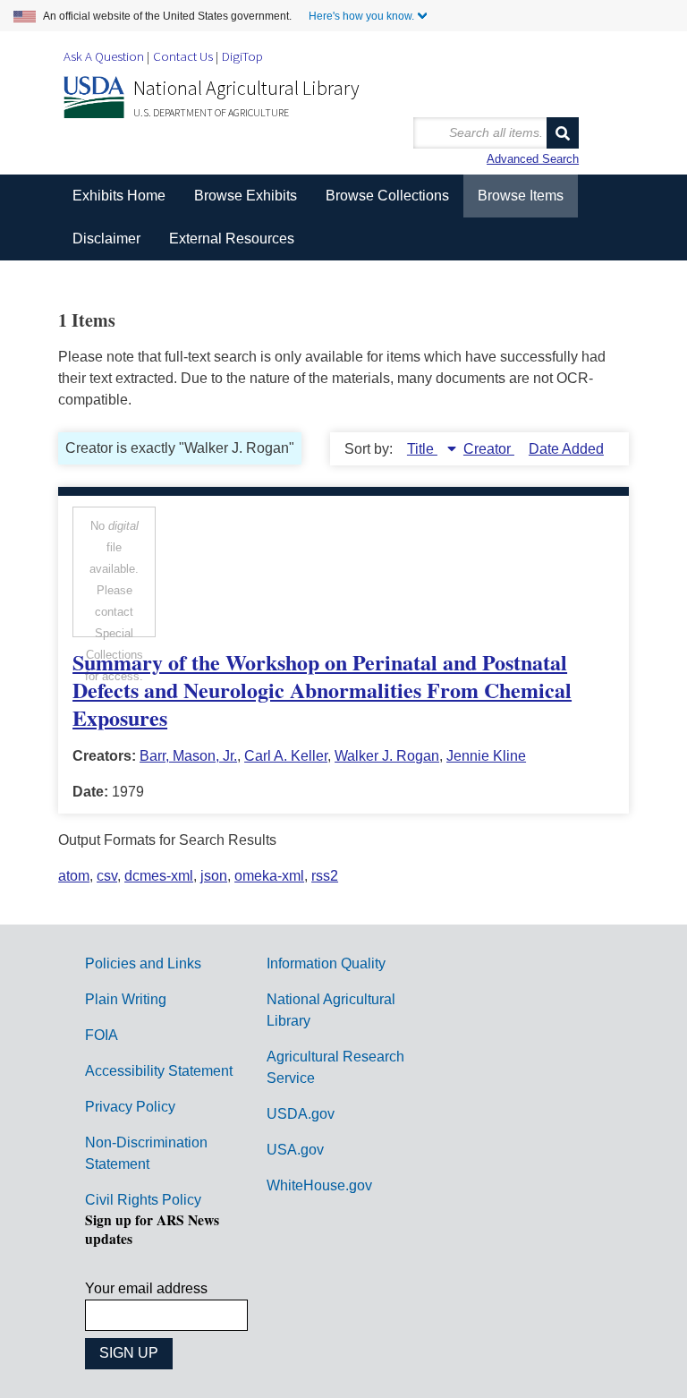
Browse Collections (387, 195)
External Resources (231, 238)
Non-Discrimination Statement (146, 1153)
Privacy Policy (130, 1106)
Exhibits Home (118, 195)
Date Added (566, 448)
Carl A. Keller (285, 755)
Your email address (146, 1288)
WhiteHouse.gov (319, 1185)
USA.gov (295, 1149)
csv (107, 875)
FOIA (101, 1035)
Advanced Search (533, 159)
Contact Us (183, 55)
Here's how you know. (361, 16)
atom (73, 875)
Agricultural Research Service (335, 1067)
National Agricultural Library (246, 87)
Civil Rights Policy (143, 1199)
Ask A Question (104, 55)
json (213, 875)
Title (422, 448)
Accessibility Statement (159, 1070)
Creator (488, 448)
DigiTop (242, 55)
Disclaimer (106, 238)
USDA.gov (301, 1113)
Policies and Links (143, 963)
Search (563, 133)
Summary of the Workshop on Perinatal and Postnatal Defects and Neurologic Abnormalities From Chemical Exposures (322, 689)
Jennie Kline (486, 755)
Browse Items (521, 195)
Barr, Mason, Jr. (188, 755)
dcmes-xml (158, 875)
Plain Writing (125, 999)
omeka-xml (269, 875)
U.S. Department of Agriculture (211, 112)
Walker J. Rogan (387, 755)
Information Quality (326, 963)
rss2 (324, 875)
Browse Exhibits (245, 195)
